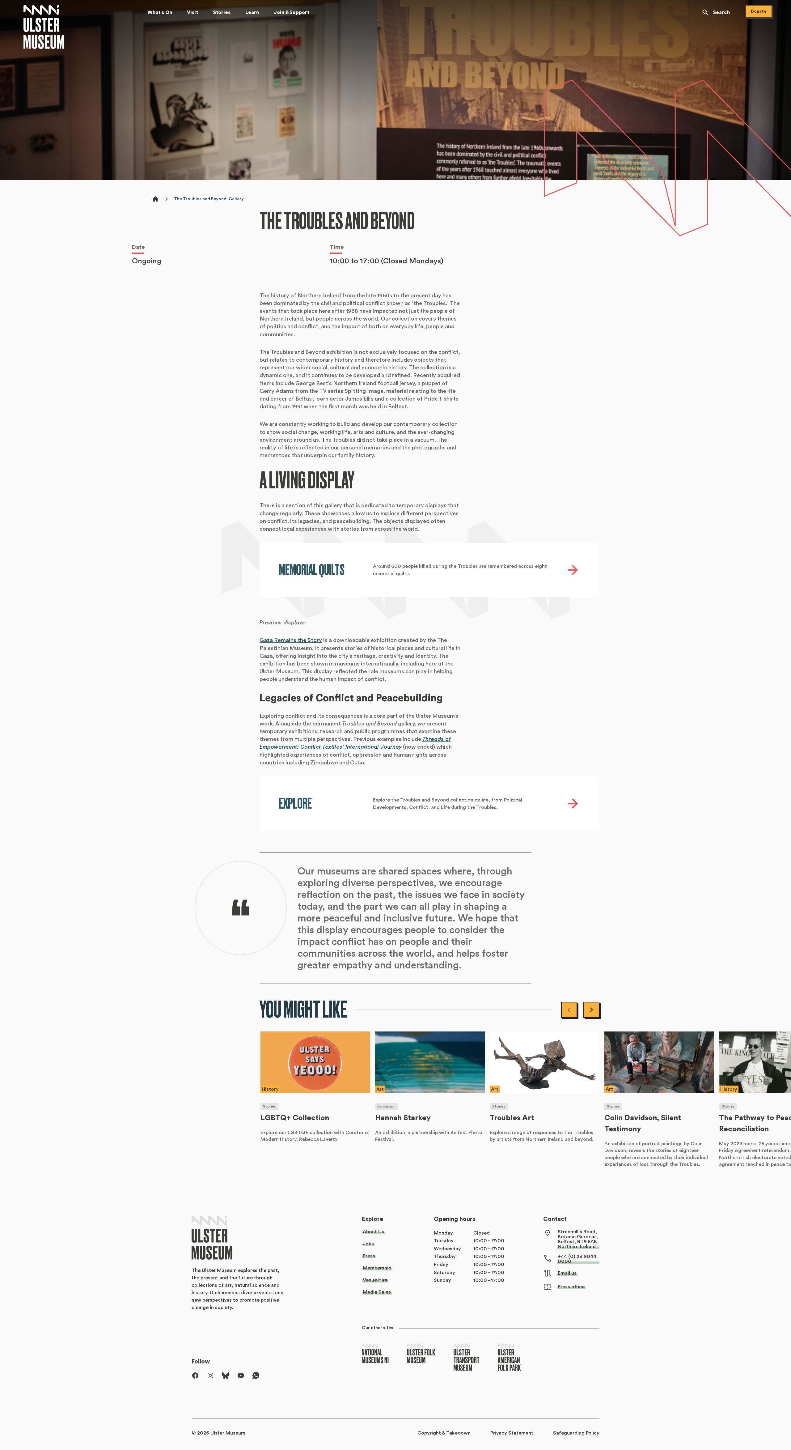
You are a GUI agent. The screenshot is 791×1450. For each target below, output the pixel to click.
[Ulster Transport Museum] (467, 1357)
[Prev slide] (569, 1010)
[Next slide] (591, 1010)
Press (369, 1255)
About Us (373, 1231)
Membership (377, 1267)
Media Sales (377, 1292)
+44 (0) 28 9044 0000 (577, 1259)
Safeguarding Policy (576, 1433)
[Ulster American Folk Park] (509, 1357)
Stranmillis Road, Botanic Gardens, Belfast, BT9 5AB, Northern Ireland (578, 1239)
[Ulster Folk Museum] (421, 1353)
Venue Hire (375, 1280)
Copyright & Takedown (444, 1433)
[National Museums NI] (375, 1353)
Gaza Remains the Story (291, 640)
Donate (759, 11)
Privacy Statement (511, 1433)
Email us (567, 1273)
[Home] (45, 27)
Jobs (368, 1243)
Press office (571, 1286)
